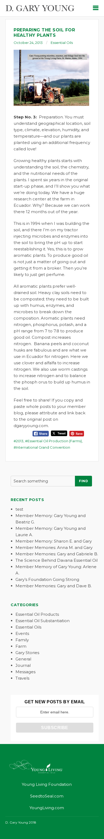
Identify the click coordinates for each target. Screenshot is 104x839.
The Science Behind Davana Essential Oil (56, 560)
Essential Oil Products (37, 614)
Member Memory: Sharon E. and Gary (53, 541)
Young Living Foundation (47, 784)
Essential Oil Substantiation (42, 620)
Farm (20, 646)
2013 (19, 441)
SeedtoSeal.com (46, 796)
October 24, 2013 (28, 42)
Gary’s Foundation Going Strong (47, 579)
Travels (22, 678)
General (23, 659)
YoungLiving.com (47, 807)
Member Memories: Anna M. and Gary (54, 547)
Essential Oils (62, 42)
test (19, 509)
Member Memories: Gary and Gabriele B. (56, 553)
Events (22, 633)
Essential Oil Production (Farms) (54, 441)
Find (83, 481)
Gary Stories (27, 652)
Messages (25, 671)
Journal (23, 665)
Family (22, 639)
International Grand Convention (43, 447)
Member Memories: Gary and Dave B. (53, 585)
